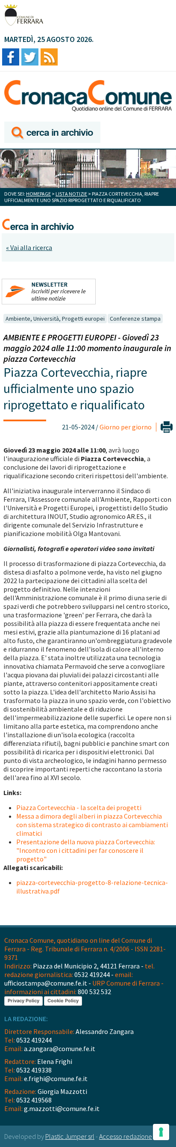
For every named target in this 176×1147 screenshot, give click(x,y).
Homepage (38, 194)
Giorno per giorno (126, 427)
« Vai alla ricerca (29, 247)
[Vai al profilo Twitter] (29, 57)
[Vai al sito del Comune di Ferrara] (23, 15)
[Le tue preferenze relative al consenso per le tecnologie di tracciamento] (161, 1132)
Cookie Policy (63, 1001)
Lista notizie (71, 194)
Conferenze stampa (135, 318)
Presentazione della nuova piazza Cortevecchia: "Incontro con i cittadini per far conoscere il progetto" (85, 850)
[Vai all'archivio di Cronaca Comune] (52, 133)
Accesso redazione (125, 1136)
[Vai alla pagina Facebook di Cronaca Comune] (10, 57)
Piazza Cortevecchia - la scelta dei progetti (78, 807)
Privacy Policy (23, 1001)
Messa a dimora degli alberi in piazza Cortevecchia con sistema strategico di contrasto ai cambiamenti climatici (92, 824)
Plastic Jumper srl (69, 1136)
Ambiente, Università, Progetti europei (55, 318)
